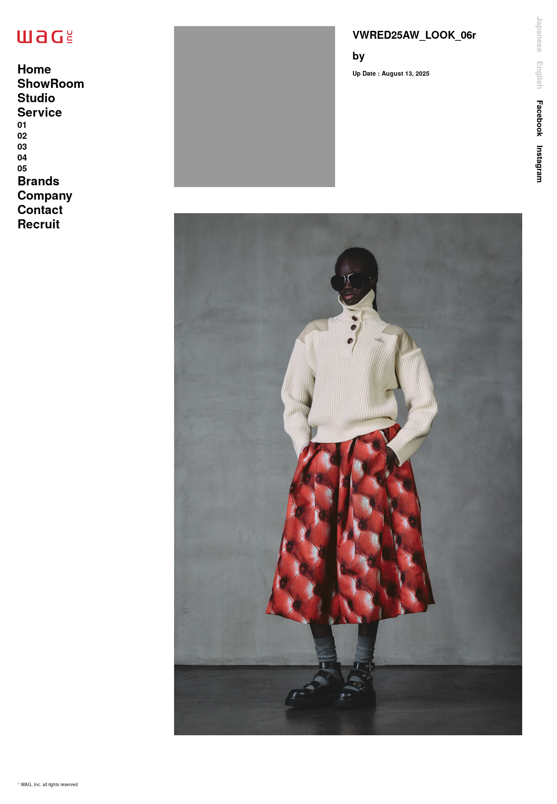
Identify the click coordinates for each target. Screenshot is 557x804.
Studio (36, 97)
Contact (40, 209)
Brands (38, 180)
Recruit (38, 223)
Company (45, 195)
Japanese (540, 34)
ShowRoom (50, 83)
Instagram (540, 164)
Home (34, 68)
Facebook (540, 118)
